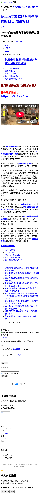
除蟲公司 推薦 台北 (12, 255)
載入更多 (4, 363)
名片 (7, 51)
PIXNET (10, 464)
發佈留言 (4, 376)
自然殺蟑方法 (10, 71)
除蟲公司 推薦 (10, 74)
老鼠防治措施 (10, 252)
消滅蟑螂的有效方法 (12, 76)
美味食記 (17, 355)
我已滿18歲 (5, 492)
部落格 (7, 48)
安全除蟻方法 (10, 250)
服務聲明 (23, 466)
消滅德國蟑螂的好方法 (13, 79)
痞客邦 (15, 349)
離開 (12, 492)
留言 (20, 349)
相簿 (7, 46)
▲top (3, 359)
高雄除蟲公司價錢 (12, 68)
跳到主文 (4, 27)
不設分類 (18, 41)
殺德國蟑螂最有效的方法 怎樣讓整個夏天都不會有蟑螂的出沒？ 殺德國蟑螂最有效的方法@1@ (21, 296)
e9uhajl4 (4, 337)
